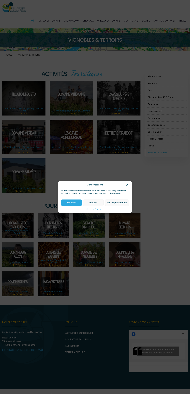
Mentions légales (94, 209)
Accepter (71, 202)
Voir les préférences (117, 202)
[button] (127, 184)
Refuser (93, 202)
